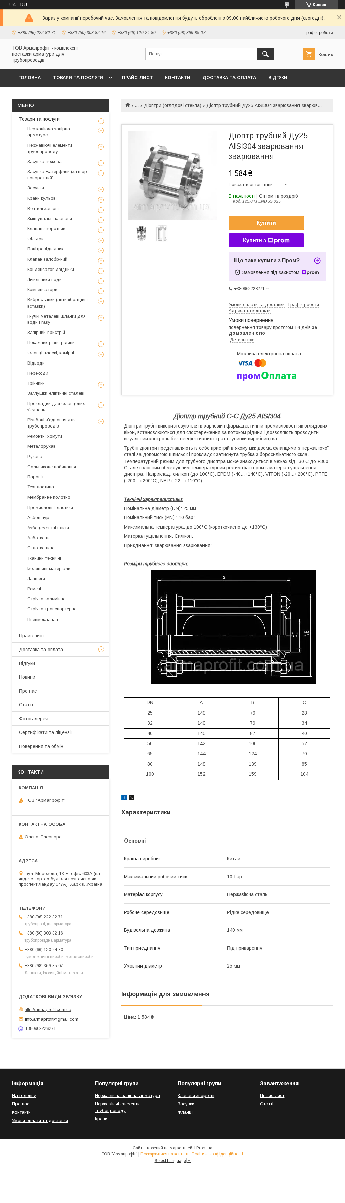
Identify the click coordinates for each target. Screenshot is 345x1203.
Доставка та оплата (229, 77)
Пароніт (35, 476)
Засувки (35, 187)
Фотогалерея (33, 718)
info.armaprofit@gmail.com (52, 1018)
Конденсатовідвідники (50, 269)
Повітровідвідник (45, 248)
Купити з (254, 240)
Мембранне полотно (48, 497)
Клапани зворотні (196, 1095)
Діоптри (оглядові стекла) (172, 105)
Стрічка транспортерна (52, 608)
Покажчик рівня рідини (51, 342)
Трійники (36, 383)
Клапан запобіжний (47, 259)
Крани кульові (42, 198)
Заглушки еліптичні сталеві (55, 393)
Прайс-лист (137, 77)
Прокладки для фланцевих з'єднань (56, 406)
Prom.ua (204, 1148)
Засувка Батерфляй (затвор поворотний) (57, 174)
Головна (29, 77)
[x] (131, 798)
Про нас (28, 691)
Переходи (37, 373)
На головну (24, 1095)
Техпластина (40, 486)
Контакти (177, 77)
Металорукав (41, 446)
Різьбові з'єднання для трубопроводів (51, 423)
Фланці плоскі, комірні (50, 352)
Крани (101, 1118)
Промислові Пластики (50, 507)
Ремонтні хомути (44, 436)
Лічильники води (44, 279)
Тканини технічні (44, 558)
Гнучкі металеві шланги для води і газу (56, 319)
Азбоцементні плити (48, 527)
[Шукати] (265, 54)
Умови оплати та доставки (40, 1120)
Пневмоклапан (42, 619)
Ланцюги (36, 578)
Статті (26, 704)
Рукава (34, 456)
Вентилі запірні (43, 208)
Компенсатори (42, 289)
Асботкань (38, 537)
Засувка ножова (44, 161)
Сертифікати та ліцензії (45, 732)
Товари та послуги (78, 77)
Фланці (185, 1112)
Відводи (36, 363)
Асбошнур (38, 517)
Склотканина (41, 547)
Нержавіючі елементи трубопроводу (49, 148)
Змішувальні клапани (49, 218)
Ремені (34, 588)
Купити (266, 223)
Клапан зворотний (46, 228)
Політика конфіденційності (217, 1154)
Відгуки (277, 77)
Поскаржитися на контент (164, 1154)
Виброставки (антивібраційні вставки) (57, 302)
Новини (27, 677)
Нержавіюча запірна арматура (48, 131)
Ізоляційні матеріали (48, 568)
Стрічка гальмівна (46, 598)
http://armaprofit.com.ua (48, 1009)
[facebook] (124, 798)
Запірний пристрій (46, 332)
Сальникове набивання (51, 466)
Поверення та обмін (41, 746)
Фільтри (35, 238)
